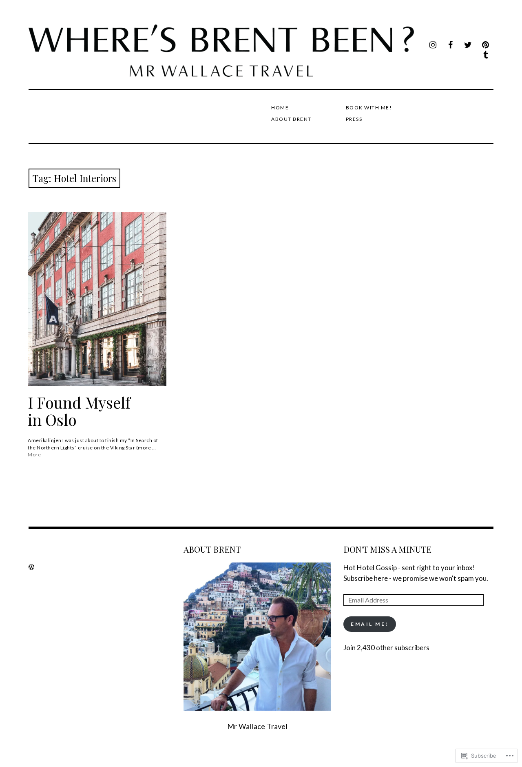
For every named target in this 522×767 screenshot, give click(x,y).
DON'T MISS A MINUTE (387, 549)
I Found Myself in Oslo (79, 411)
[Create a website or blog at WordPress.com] (31, 567)
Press (354, 119)
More (34, 454)
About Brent (291, 119)
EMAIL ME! (370, 624)
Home (280, 107)
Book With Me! (369, 107)
